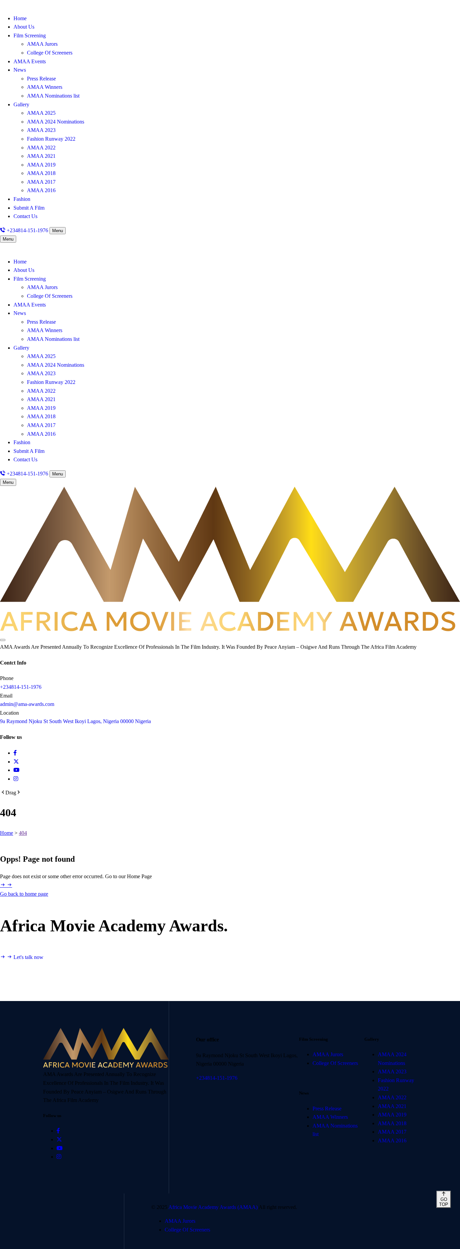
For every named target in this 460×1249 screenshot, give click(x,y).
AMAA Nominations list (53, 96)
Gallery (21, 104)
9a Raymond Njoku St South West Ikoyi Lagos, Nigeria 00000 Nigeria (75, 721)
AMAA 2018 (41, 173)
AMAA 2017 (41, 182)
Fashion (21, 199)
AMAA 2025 (41, 113)
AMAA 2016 (41, 190)
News (19, 70)
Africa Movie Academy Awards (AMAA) (213, 1207)
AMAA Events (29, 61)
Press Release (41, 78)
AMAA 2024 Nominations (55, 121)
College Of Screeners (49, 53)
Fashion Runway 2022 (51, 139)
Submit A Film (28, 208)
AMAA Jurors (42, 44)
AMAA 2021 (41, 156)
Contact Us (25, 216)
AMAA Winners (44, 87)
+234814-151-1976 (20, 687)
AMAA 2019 (41, 165)
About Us (23, 27)
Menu (57, 230)
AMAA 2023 (41, 130)
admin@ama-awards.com (27, 704)
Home (20, 18)
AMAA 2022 (41, 147)
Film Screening (29, 35)
